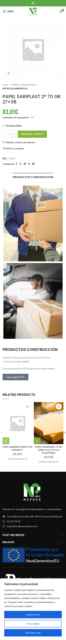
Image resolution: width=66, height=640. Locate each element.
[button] (6, 440)
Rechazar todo (33, 632)
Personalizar (33, 623)
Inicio (5, 84)
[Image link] (33, 491)
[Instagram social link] (33, 3)
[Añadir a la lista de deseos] (27, 407)
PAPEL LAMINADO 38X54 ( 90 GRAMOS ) (17, 448)
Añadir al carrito (32, 134)
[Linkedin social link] (29, 164)
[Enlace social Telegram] (33, 164)
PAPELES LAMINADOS (15, 88)
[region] (33, 609)
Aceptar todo (33, 614)
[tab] (33, 177)
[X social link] (20, 164)
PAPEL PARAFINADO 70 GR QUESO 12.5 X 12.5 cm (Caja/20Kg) (48, 449)
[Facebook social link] (16, 164)
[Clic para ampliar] (9, 73)
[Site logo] (33, 11)
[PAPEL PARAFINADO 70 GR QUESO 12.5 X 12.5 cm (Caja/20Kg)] (48, 423)
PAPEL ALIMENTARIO (24, 84)
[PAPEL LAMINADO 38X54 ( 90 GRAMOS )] (17, 423)
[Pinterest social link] (25, 164)
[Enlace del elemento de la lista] (33, 521)
